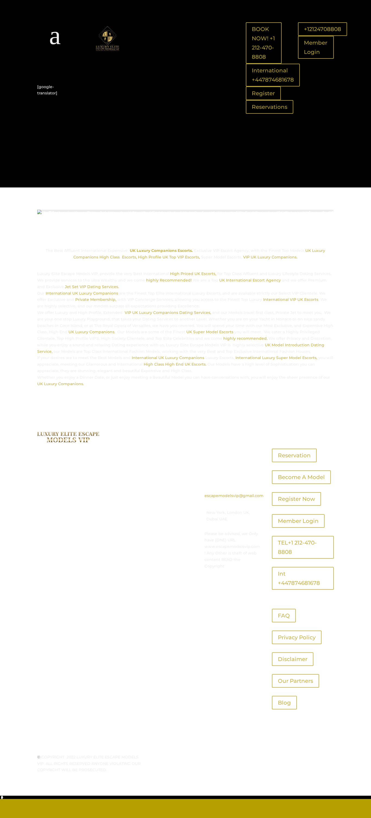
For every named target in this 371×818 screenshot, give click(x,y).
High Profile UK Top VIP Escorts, (169, 257)
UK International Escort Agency (250, 280)
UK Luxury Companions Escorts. (161, 250)
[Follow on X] (58, 69)
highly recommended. (245, 338)
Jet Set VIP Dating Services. (92, 286)
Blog (284, 702)
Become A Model (301, 477)
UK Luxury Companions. (92, 331)
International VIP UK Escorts (290, 299)
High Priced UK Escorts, (192, 273)
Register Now (296, 499)
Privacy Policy (297, 637)
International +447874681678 (273, 75)
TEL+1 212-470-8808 (297, 547)
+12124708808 (322, 29)
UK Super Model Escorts (209, 331)
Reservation (294, 455)
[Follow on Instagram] (68, 69)
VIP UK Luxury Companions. (270, 257)
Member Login (315, 47)
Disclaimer (292, 659)
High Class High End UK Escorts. (175, 364)
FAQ (284, 615)
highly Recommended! (169, 280)
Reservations (269, 107)
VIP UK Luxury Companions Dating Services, (168, 312)
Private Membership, (95, 299)
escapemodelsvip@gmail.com (234, 495)
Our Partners (295, 681)
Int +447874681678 (299, 578)
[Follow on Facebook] (47, 69)
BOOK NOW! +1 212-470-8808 (263, 43)
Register (263, 93)
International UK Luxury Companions (81, 293)
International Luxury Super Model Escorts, (276, 357)
